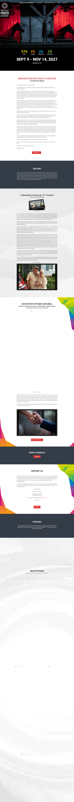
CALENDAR (37, 456)
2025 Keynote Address (37, 439)
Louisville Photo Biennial (26, 2)
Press (59, 2)
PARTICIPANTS (36, 152)
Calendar (39, 2)
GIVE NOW (37, 507)
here (40, 262)
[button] (34, 286)
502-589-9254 (44, 497)
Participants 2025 (49, 2)
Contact (64, 2)
